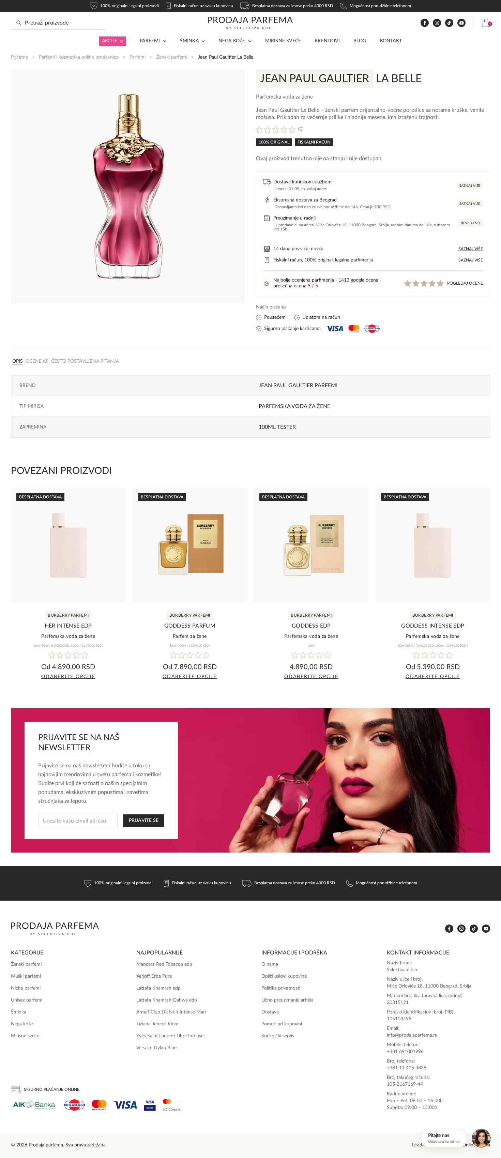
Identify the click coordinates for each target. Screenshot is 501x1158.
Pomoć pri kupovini (281, 1024)
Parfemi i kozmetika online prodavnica (79, 57)
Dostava (270, 1012)
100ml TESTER (277, 427)
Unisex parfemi (26, 1000)
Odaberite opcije (68, 676)
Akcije (109, 41)
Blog (359, 41)
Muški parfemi (26, 976)
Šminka (189, 41)
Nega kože (231, 41)
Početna (19, 57)
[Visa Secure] (150, 1105)
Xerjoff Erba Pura (154, 976)
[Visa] (125, 1105)
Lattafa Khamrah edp (158, 988)
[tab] (17, 361)
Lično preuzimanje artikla (287, 1000)
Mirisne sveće (283, 41)
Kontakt (391, 41)
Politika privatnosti (281, 988)
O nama (269, 964)
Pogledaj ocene (465, 283)
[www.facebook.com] (425, 23)
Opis (17, 361)
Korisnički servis (277, 1036)
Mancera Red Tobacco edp (164, 964)
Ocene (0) (37, 361)
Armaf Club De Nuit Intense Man (171, 1012)
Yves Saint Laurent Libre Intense (169, 1036)
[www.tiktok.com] (449, 23)
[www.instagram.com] (437, 23)
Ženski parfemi (171, 57)
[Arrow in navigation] (120, 41)
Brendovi (327, 41)
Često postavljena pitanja (85, 361)
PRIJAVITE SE (143, 820)
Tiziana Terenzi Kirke (157, 1024)
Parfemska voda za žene (294, 406)
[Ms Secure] (172, 1105)
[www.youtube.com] (461, 23)
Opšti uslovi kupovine (284, 976)
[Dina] (74, 1105)
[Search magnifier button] (18, 22)
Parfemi (138, 57)
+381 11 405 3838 (406, 1068)
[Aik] (34, 1105)
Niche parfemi (26, 988)
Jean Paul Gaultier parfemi (298, 385)
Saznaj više (469, 185)
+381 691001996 (405, 1051)
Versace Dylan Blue (156, 1048)
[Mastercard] (99, 1105)
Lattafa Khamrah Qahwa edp (166, 1000)
